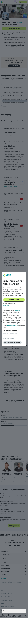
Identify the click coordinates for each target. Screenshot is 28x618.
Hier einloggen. (6, 305)
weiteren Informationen (12, 325)
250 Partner (17, 310)
